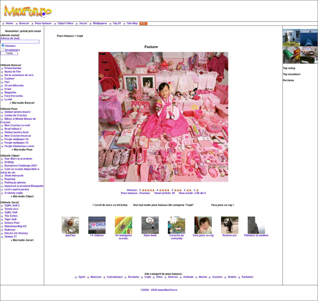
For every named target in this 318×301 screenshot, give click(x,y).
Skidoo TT (11, 236)
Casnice (217, 276)
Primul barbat (13, 68)
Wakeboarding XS (15, 226)
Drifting (9, 162)
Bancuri (24, 23)
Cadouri (9, 78)
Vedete (232, 276)
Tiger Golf (10, 219)
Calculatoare (115, 276)
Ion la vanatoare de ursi (19, 75)
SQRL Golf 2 (12, 205)
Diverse (173, 276)
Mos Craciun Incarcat (18, 135)
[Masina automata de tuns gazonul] (291, 37)
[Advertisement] (186, 11)
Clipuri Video (65, 23)
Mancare (96, 276)
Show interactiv (14, 175)
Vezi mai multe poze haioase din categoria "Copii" (163, 205)
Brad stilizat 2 (13, 128)
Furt (7, 82)
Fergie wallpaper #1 (17, 142)
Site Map (132, 23)
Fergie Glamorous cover (19, 146)
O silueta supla (14, 192)
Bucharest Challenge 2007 (21, 165)
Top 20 (117, 23)
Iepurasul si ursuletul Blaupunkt (24, 186)
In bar (8, 89)
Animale (188, 276)
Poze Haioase (65, 35)
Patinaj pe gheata (15, 182)
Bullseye (10, 229)
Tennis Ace (11, 208)
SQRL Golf (11, 212)
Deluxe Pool (12, 222)
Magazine (10, 92)
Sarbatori (247, 276)
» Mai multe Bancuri (22, 102)
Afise (159, 276)
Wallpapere (100, 23)
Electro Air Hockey (16, 233)
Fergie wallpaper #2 (17, 139)
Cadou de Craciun (16, 115)
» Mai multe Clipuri (22, 196)
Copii (80, 35)
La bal (8, 99)
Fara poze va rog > (222, 205)
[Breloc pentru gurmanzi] (291, 54)
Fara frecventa (14, 95)
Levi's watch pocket (17, 189)
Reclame (133, 276)
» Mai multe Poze (22, 149)
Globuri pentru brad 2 (18, 111)
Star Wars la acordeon (18, 158)
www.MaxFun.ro (167, 289)
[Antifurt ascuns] (309, 54)
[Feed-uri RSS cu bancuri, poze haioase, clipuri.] (143, 23)
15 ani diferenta (14, 85)
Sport (82, 276)
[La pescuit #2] (309, 37)
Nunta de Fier (13, 71)
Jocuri (83, 23)
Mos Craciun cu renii (17, 125)
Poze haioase (43, 23)
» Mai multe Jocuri (22, 240)
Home (9, 23)
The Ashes (11, 215)
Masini (203, 276)
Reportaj (10, 179)
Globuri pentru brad (16, 132)
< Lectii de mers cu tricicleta (110, 205)
